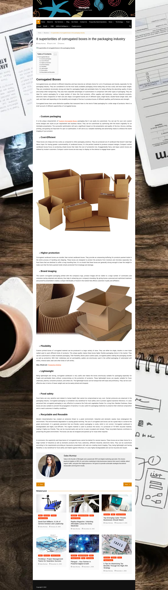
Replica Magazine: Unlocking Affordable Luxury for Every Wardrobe (82, 524)
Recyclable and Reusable (48, 72)
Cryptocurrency (76, 26)
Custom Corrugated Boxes (68, 121)
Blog (67, 22)
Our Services (59, 22)
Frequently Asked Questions (98, 22)
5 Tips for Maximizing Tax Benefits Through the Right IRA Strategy (116, 566)
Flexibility (43, 66)
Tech (83, 558)
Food (128, 22)
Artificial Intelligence (62, 26)
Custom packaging (46, 58)
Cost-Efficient (45, 60)
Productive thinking (54, 365)
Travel (39, 26)
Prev (41, 484)
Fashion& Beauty (83, 515)
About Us (50, 22)
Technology (119, 22)
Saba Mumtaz (42, 43)
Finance (54, 515)
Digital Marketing (83, 555)
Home (43, 22)
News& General (43, 518)
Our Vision (74, 22)
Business (61, 43)
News (110, 22)
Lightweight (44, 68)
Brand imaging (45, 64)
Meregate (84, 7)
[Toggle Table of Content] (54, 54)
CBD (52, 26)
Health (45, 26)
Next (126, 484)
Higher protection (46, 62)
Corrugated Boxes (43, 57)
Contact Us (83, 22)
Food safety (44, 70)
